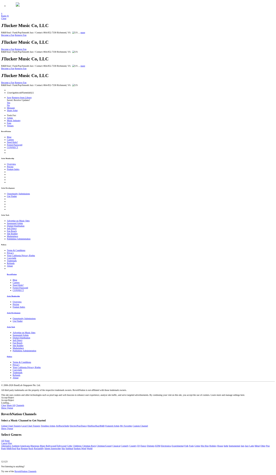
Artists (10, 118)
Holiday (213, 446)
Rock (30, 448)
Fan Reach (12, 231)
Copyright (11, 258)
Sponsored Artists (15, 223)
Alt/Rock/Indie (62, 426)
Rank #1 (5, 16)
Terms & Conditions (16, 250)
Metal (257, 446)
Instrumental (234, 446)
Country (133, 446)
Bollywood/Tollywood (56, 446)
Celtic (69, 446)
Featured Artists (112, 426)
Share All (11, 405)
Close (3, 18)
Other (263, 446)
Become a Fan (7, 35)
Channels (20, 405)
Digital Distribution (15, 226)
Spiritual (69, 448)
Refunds (11, 263)
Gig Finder (12, 196)
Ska (63, 448)
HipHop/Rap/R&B (96, 426)
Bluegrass (34, 446)
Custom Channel (140, 426)
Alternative (6, 446)
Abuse (10, 266)
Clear (3, 405)
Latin (251, 446)
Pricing (10, 166)
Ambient (16, 446)
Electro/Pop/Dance (78, 426)
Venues (10, 126)
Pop (268, 446)
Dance (143, 446)
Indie (226, 446)
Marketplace (12, 236)
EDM (157, 446)
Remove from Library (22, 97)
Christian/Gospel (104, 446)
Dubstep (151, 446)
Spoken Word (80, 448)
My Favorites (126, 426)
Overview (11, 164)
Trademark (12, 260)
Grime (197, 446)
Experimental (178, 446)
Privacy (10, 253)
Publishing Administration (18, 239)
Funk (191, 446)
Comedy (125, 446)
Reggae (24, 448)
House (220, 446)
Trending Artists (48, 426)
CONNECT (12, 147)
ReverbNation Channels (25, 471)
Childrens (77, 446)
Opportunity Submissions (18, 194)
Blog (9, 137)
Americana (25, 446)
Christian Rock (89, 446)
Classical (116, 446)
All (2, 440)
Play (10, 443)
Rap (18, 448)
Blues (42, 446)
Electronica (166, 446)
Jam (242, 446)
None (7, 440)
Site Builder (12, 233)
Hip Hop (205, 446)
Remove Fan (20, 35)
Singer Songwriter (52, 448)
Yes (8, 102)
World (89, 448)
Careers (10, 139)
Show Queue (7, 408)
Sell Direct (12, 228)
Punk (3, 448)
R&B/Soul (11, 448)
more (82, 32)
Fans (9, 123)
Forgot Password (14, 145)
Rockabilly (39, 448)
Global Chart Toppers (11, 426)
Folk (186, 446)
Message (11, 108)
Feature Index (13, 169)
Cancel (4, 443)
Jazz (247, 446)
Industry (14, 120)
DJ (138, 446)
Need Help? (12, 142)
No (8, 105)
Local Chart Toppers (30, 426)
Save (9, 97)
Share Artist (12, 110)
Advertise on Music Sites (18, 221)
